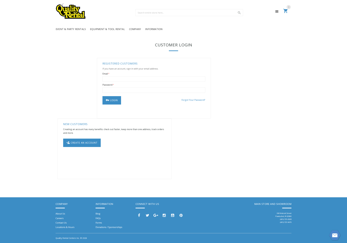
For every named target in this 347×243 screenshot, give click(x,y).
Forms (99, 222)
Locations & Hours (65, 227)
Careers (60, 218)
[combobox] (189, 12)
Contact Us (61, 222)
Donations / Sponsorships (109, 227)
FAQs (98, 218)
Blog (98, 213)
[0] (285, 12)
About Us (60, 213)
